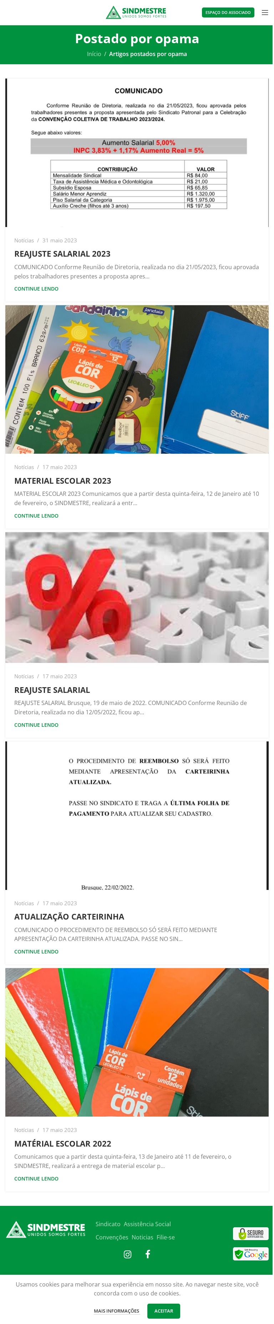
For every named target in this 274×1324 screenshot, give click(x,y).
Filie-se (166, 1237)
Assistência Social (147, 1224)
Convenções (112, 1237)
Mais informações (117, 1311)
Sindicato (108, 1224)
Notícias (24, 240)
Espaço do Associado (228, 12)
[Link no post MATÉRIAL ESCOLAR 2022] (137, 1042)
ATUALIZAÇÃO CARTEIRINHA (69, 916)
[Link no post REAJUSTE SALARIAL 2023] (137, 153)
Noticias (142, 1237)
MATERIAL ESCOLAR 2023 (62, 480)
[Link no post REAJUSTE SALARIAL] (137, 597)
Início (94, 54)
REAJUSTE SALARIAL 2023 (62, 253)
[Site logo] (137, 12)
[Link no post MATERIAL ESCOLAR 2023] (137, 379)
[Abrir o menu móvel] (265, 12)
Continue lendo (36, 288)
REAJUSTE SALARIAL (52, 689)
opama (177, 38)
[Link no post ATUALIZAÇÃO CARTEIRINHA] (137, 815)
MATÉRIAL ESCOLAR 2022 (62, 1143)
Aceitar (163, 1311)
